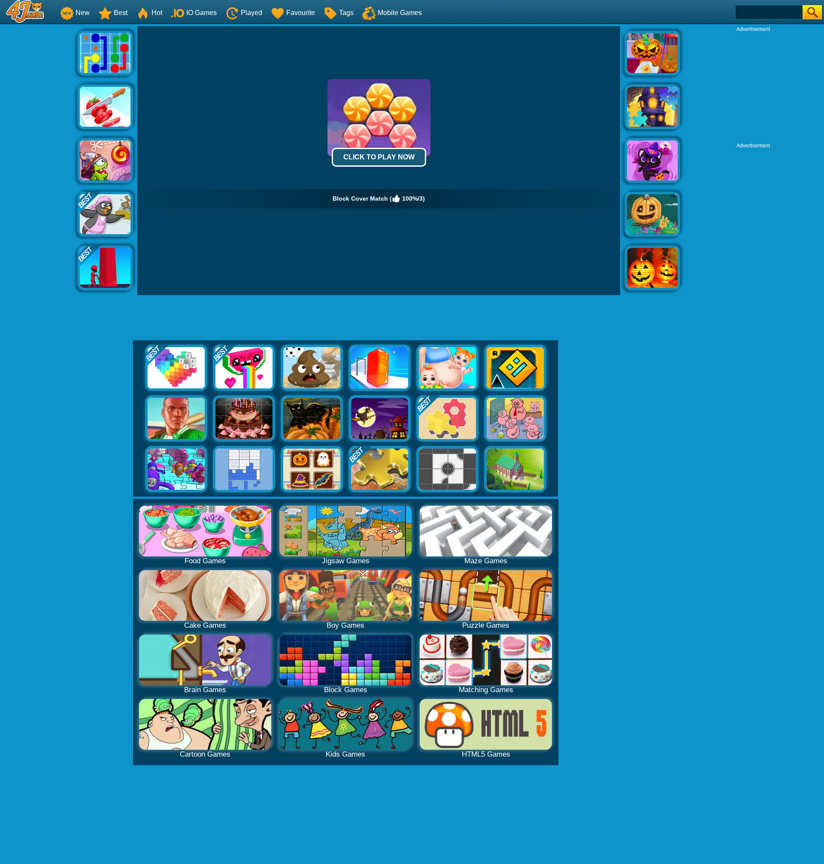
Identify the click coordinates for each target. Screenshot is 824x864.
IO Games (201, 12)
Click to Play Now (379, 157)
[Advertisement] (38, 155)
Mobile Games (400, 12)
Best (120, 12)
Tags (346, 12)
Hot (156, 12)
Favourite (300, 12)
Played (251, 12)
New (83, 12)
